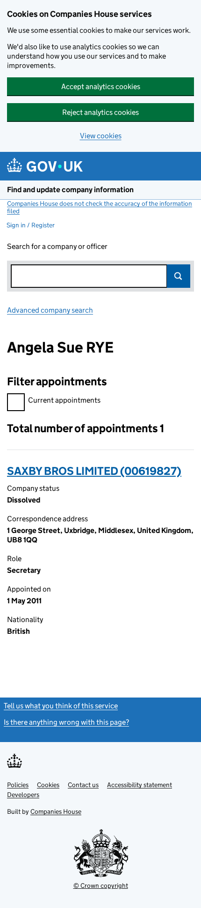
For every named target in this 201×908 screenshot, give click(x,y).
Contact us (83, 784)
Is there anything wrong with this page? (66, 722)
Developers (23, 794)
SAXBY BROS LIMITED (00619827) (94, 471)
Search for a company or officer (57, 246)
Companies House (55, 811)
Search (178, 276)
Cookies (48, 784)
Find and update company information (70, 189)
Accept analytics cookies (100, 86)
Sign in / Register (31, 225)
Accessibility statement (139, 784)
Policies (18, 784)
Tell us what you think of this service (61, 705)
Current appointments (64, 400)
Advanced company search (50, 310)
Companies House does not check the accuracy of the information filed (99, 207)
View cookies (101, 135)
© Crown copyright (100, 885)
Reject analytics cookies (100, 112)
